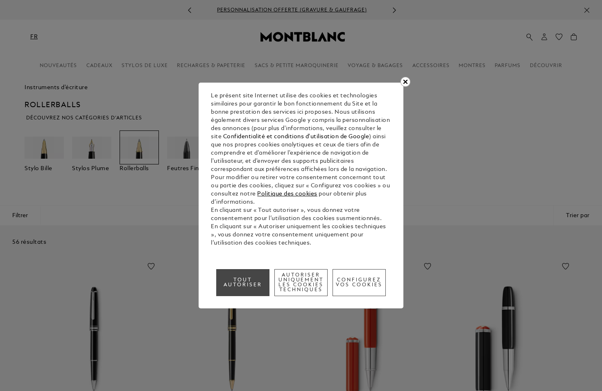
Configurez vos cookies (359, 283)
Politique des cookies (287, 194)
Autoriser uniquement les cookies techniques (301, 282)
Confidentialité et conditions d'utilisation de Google (296, 136)
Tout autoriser (243, 283)
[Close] (405, 82)
